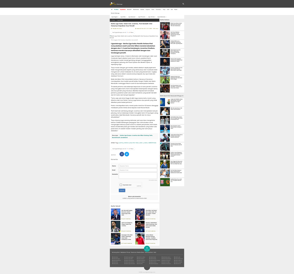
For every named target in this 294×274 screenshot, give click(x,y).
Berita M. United (141, 257)
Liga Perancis (141, 16)
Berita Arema (153, 262)
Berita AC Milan (166, 262)
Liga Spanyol (131, 16)
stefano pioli (128, 143)
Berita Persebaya (154, 263)
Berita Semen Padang (155, 260)
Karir (155, 252)
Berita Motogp (116, 258)
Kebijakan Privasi (125, 252)
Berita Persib (153, 257)
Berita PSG (140, 263)
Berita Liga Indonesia (130, 263)
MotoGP (129, 9)
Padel (175, 9)
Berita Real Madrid (167, 258)
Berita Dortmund (166, 260)
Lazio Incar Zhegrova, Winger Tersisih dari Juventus (127, 224)
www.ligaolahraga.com (149, 272)
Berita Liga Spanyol (130, 260)
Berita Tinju (115, 262)
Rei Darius (119, 28)
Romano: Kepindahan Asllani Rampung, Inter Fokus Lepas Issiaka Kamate (151, 225)
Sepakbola (123, 9)
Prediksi (116, 9)
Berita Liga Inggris (129, 257)
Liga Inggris (114, 16)
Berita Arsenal (141, 258)
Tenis (152, 9)
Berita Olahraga (115, 13)
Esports (148, 9)
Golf (168, 9)
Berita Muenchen (179, 258)
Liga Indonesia (161, 16)
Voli (172, 9)
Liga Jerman (151, 16)
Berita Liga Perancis (130, 262)
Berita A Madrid (178, 262)
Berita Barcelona (166, 257)
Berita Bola (115, 257)
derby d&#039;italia (150, 143)
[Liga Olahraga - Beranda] (116, 3)
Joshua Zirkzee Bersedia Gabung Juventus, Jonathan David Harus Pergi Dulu (151, 237)
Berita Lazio (177, 257)
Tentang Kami (116, 252)
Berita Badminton (117, 260)
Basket (142, 9)
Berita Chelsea (141, 262)
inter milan (135, 143)
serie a (141, 143)
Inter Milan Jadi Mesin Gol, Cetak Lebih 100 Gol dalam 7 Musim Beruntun (151, 213)
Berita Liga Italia (129, 258)
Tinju (164, 9)
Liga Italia (123, 16)
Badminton (136, 9)
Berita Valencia (178, 260)
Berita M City (178, 263)
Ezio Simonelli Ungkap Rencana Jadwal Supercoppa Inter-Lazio (127, 213)
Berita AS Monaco (167, 263)
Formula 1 (158, 9)
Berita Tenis (115, 263)
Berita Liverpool (141, 260)
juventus (120, 143)
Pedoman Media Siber (137, 252)
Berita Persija (153, 258)
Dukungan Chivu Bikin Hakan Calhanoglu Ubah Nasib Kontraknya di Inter (127, 237)
